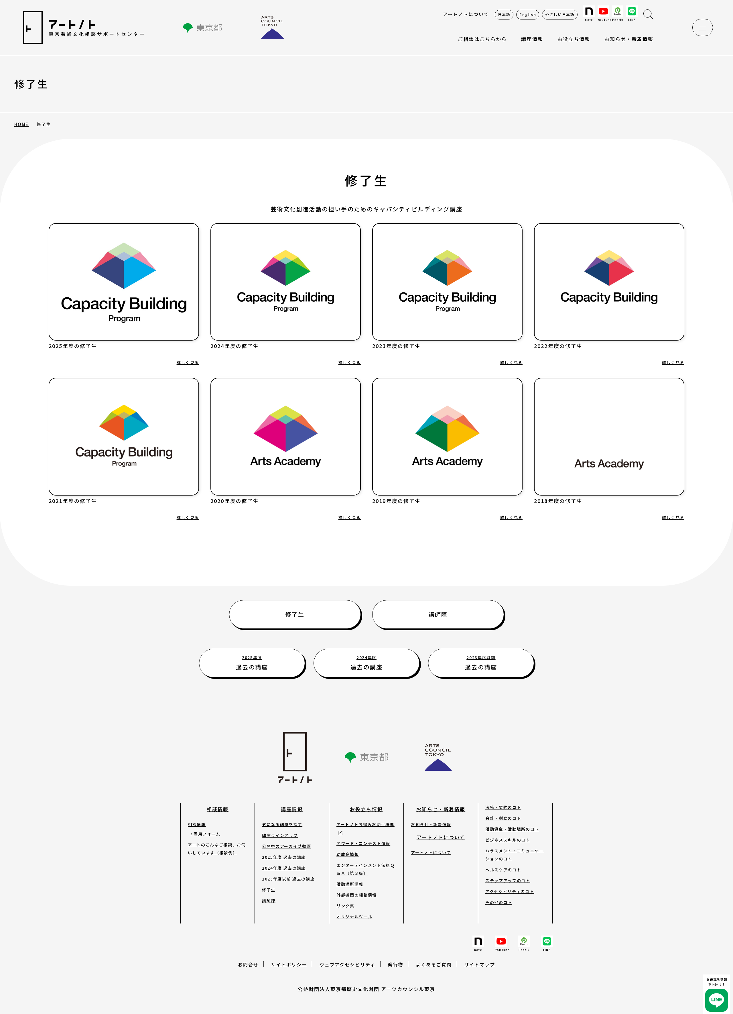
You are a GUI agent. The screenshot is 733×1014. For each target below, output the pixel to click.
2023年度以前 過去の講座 (288, 879)
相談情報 (217, 809)
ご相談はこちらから (482, 38)
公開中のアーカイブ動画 (286, 846)
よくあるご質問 (434, 964)
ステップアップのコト (507, 880)
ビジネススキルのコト (507, 840)
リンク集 (345, 906)
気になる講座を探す (282, 824)
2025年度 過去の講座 (284, 857)
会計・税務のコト (503, 818)
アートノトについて (466, 14)
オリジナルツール (354, 916)
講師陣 (268, 900)
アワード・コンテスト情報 (363, 843)
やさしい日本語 (559, 14)
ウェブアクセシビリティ (347, 964)
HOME (21, 124)
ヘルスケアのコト (503, 869)
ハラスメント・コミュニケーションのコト (514, 855)
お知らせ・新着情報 (628, 38)
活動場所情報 (349, 884)
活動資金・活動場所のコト (512, 829)
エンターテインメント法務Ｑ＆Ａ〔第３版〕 (365, 869)
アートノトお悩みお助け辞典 (365, 824)
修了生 (268, 890)
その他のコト (498, 902)
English (527, 14)
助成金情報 (347, 854)
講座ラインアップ (280, 835)
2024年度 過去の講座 (284, 868)
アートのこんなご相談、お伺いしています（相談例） (217, 849)
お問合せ (248, 964)
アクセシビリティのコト (509, 891)
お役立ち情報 (573, 38)
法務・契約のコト (503, 807)
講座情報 (292, 809)
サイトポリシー (289, 964)
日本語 (504, 14)
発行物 (395, 964)
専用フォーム (207, 834)
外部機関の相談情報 (356, 895)
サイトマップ (479, 964)
